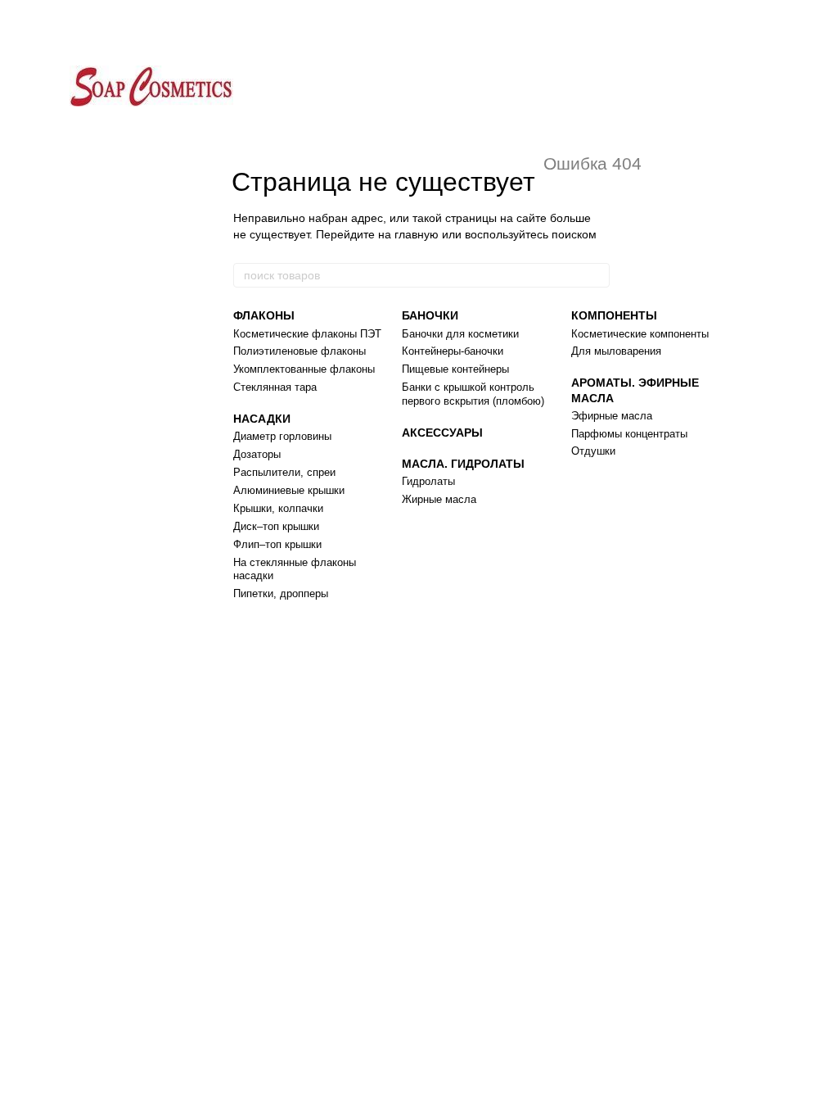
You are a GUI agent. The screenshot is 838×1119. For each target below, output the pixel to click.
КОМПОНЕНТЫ (614, 315)
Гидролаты (428, 481)
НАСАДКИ (262, 418)
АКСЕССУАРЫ (442, 432)
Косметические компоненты (640, 334)
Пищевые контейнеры (455, 369)
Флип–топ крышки (277, 544)
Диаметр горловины (282, 436)
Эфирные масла (611, 416)
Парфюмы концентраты (629, 434)
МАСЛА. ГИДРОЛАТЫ (463, 463)
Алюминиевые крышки (289, 490)
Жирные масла (439, 499)
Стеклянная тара (275, 387)
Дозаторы (257, 454)
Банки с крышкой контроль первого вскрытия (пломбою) (473, 394)
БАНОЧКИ (430, 315)
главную (416, 234)
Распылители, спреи (284, 472)
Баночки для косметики (460, 334)
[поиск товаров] (596, 275)
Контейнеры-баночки (452, 351)
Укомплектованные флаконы (304, 369)
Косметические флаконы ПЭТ (307, 334)
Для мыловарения (616, 351)
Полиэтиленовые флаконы (299, 351)
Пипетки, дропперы (280, 593)
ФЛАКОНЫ (264, 315)
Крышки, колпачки (278, 508)
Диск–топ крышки (276, 526)
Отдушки (593, 451)
